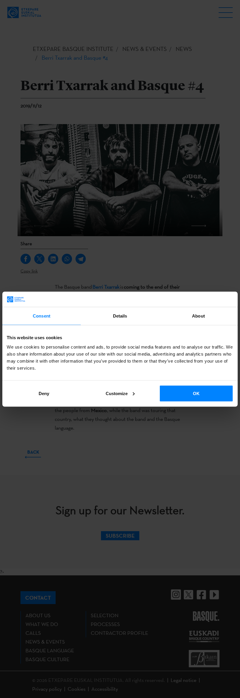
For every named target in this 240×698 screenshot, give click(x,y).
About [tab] (198, 315)
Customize (117, 393)
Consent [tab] (41, 315)
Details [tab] (120, 315)
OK (196, 393)
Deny (44, 393)
